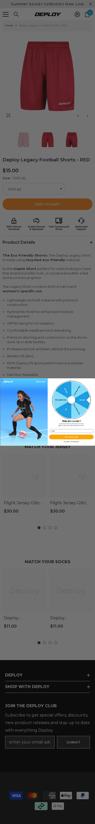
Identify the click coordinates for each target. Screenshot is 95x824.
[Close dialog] (2, 380)
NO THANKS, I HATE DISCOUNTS (71, 441)
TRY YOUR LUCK (71, 437)
